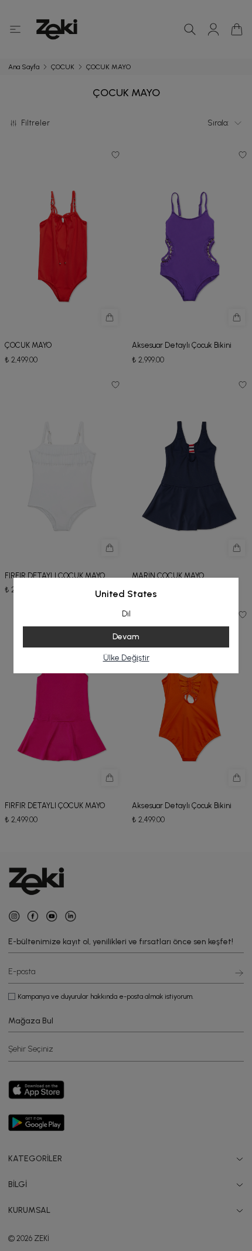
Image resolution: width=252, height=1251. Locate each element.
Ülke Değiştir (126, 658)
